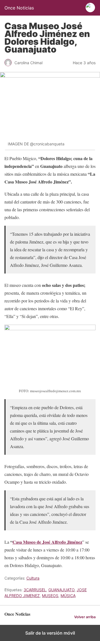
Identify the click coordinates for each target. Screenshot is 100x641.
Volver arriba (85, 617)
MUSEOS (50, 595)
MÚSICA (68, 595)
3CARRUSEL (35, 589)
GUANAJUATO (61, 589)
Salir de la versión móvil (50, 633)
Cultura (32, 578)
